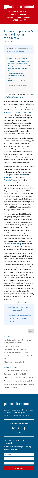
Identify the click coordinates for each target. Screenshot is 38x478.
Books (18, 17)
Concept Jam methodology (13, 244)
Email (19, 432)
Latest (15, 20)
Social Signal (8, 175)
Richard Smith (8, 374)
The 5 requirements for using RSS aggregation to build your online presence (17, 75)
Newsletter (23, 14)
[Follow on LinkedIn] (19, 428)
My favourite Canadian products (21, 370)
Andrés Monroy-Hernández (13, 384)
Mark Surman (22, 175)
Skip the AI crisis (20, 374)
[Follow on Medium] (13, 428)
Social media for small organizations (17, 58)
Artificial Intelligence (18, 11)
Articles (9, 17)
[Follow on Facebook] (24, 428)
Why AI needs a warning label (14, 362)
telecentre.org (8, 177)
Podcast (26, 17)
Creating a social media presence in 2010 (19, 66)
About (23, 20)
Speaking (12, 14)
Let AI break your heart (12, 346)
